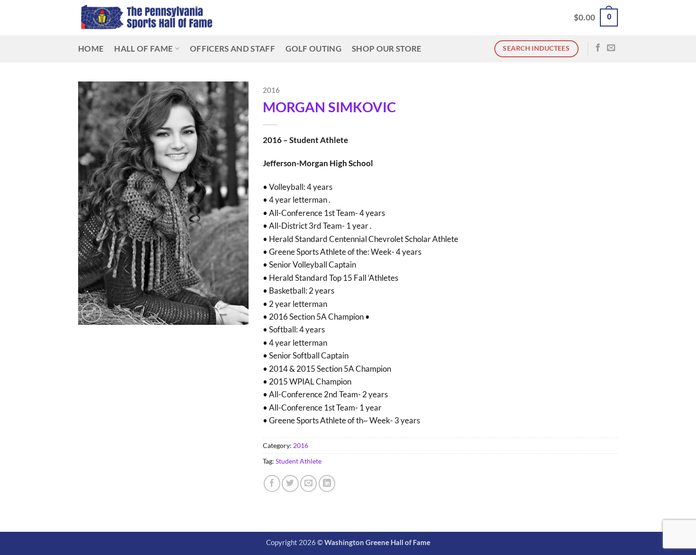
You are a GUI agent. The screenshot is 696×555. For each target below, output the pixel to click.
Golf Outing (313, 49)
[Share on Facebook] (272, 483)
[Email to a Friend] (308, 483)
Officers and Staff (232, 49)
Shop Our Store (387, 49)
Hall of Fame (143, 49)
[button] (596, 17)
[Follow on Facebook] (598, 48)
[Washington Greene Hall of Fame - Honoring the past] (146, 17)
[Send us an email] (611, 48)
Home (91, 49)
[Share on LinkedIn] (327, 483)
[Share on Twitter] (290, 483)
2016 (271, 90)
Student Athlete (298, 461)
